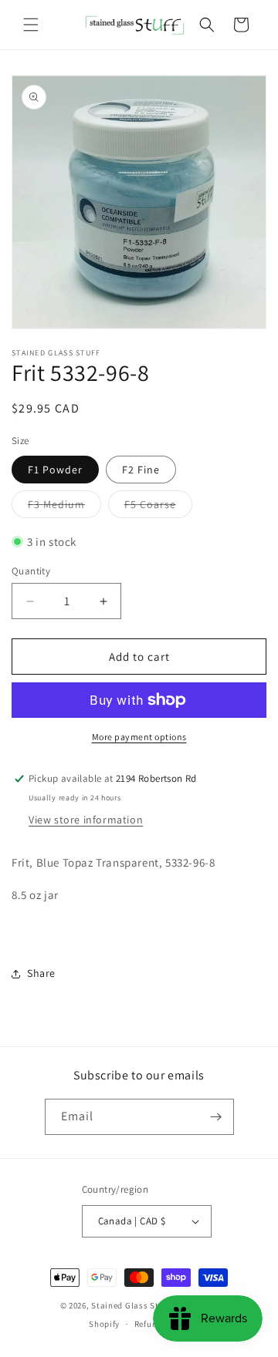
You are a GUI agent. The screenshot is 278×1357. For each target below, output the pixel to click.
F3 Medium (64, 507)
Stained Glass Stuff (130, 1305)
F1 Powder (55, 469)
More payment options (139, 736)
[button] (31, 25)
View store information (86, 820)
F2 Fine (141, 469)
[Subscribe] (216, 1117)
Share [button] (41, 973)
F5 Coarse (158, 507)
